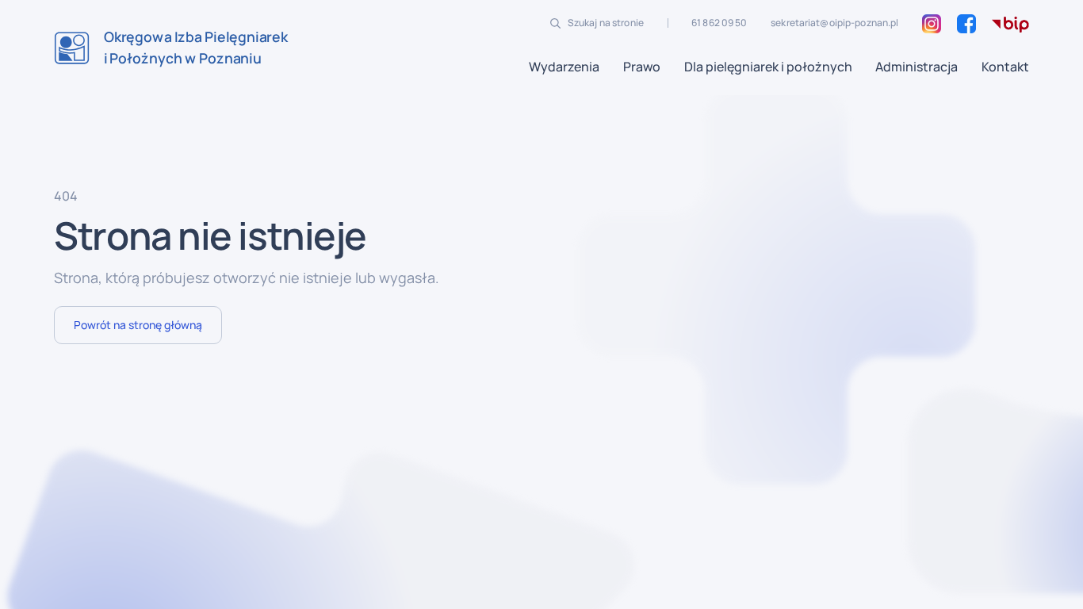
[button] (564, 66)
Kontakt (1005, 66)
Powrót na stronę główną (138, 324)
